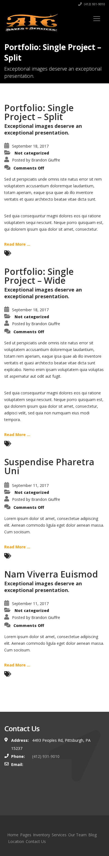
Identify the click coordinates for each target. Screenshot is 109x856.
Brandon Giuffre (45, 160)
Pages (25, 834)
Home (12, 834)
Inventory (41, 834)
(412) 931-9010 (94, 4)
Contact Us (36, 841)
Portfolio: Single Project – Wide (39, 275)
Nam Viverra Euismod (51, 574)
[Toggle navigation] (97, 18)
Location (16, 841)
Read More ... (17, 244)
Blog (92, 834)
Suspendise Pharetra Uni (49, 466)
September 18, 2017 (30, 146)
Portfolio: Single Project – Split (39, 112)
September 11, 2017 (30, 485)
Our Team (77, 834)
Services (59, 834)
